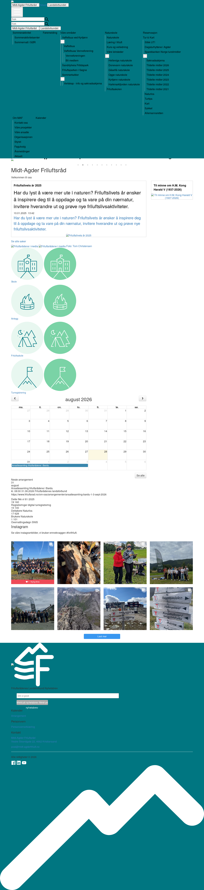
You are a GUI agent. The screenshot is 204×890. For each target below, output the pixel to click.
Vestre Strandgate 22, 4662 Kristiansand (34, 741)
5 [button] (97, 165)
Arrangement (18, 716)
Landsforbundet (57, 5)
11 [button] (125, 165)
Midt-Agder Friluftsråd (24, 5)
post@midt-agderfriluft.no (25, 747)
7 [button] (106, 165)
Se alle (141, 475)
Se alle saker (18, 241)
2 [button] (82, 165)
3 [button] (87, 165)
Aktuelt (43, 5)
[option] (102, 159)
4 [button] (92, 165)
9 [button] (116, 165)
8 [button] (111, 165)
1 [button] (78, 165)
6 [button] (102, 165)
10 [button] (121, 165)
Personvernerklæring (23, 727)
